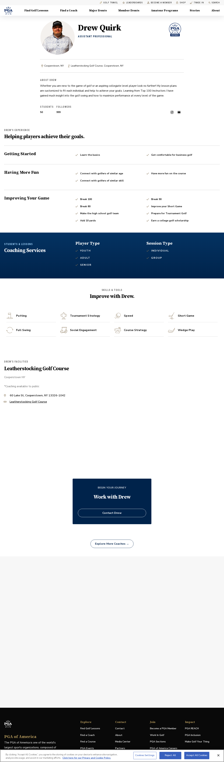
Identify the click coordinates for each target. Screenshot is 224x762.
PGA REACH (192, 728)
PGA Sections (158, 741)
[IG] (172, 112)
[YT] (179, 112)
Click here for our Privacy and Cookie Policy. (86, 758)
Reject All (170, 755)
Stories (195, 10)
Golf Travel (110, 3)
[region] (112, 756)
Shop (181, 3)
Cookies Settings (145, 755)
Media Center (122, 742)
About (215, 10)
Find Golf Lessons (36, 10)
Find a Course (88, 741)
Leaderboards (134, 3)
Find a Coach (68, 10)
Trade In (197, 3)
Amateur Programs (164, 10)
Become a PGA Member (163, 728)
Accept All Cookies (196, 755)
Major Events (98, 10)
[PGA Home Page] (8, 10)
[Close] (218, 755)
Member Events (128, 10)
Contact (120, 728)
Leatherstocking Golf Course (28, 402)
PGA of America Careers (163, 748)
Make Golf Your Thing (197, 742)
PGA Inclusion (193, 735)
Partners (120, 748)
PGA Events (87, 748)
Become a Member (161, 3)
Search (216, 2)
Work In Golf (157, 735)
